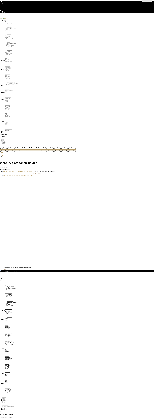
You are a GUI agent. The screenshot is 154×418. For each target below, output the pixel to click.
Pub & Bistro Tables (8, 78)
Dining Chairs (7, 327)
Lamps (6, 52)
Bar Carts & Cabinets (10, 23)
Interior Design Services (6, 145)
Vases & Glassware (10, 45)
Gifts (3, 99)
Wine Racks (9, 27)
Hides (6, 58)
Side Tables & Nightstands (9, 79)
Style (3, 121)
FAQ (3, 140)
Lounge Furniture (8, 97)
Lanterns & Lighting (8, 358)
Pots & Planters (7, 36)
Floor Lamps (9, 54)
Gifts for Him (7, 109)
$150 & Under (7, 366)
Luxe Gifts (6, 107)
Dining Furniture (8, 94)
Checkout (3, 12)
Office (3, 85)
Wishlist (3, 144)
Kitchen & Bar (7, 116)
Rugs (3, 319)
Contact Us (5, 405)
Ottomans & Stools (8, 67)
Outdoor (3, 92)
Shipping (4, 142)
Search (11, 417)
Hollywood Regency (8, 126)
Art (5, 21)
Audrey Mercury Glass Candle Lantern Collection (45, 171)
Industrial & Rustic (8, 390)
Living (6, 117)
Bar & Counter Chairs (8, 61)
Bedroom (6, 374)
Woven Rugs (7, 59)
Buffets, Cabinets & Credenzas (12, 83)
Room (3, 110)
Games (8, 42)
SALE (3, 131)
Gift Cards (6, 100)
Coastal (6, 124)
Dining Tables (7, 76)
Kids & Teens (7, 115)
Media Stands (7, 77)
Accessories (4, 20)
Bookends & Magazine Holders (10, 28)
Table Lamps (9, 53)
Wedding (6, 123)
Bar (5, 22)
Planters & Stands (8, 98)
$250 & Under (7, 106)
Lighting (3, 47)
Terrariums (9, 44)
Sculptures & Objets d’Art (11, 43)
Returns (3, 141)
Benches (6, 62)
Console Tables (7, 74)
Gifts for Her (7, 108)
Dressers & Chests (10, 84)
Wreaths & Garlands (8, 46)
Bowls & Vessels (10, 38)
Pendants (8, 51)
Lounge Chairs (7, 66)
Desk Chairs (7, 63)
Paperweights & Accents (9, 90)
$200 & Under (7, 105)
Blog (3, 139)
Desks (6, 75)
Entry (6, 114)
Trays (6, 86)
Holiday (6, 122)
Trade (3, 143)
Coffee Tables (7, 71)
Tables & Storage (5, 69)
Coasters (8, 24)
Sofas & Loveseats (8, 68)
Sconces (6, 55)
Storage (6, 81)
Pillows (6, 35)
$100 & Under (7, 102)
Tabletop (6, 37)
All (2, 132)
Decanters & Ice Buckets (11, 26)
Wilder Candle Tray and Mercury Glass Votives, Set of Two (16, 267)
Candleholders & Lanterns (11, 39)
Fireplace (6, 29)
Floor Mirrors (9, 31)
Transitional (7, 130)
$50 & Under (7, 101)
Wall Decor (9, 34)
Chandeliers (9, 50)
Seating (3, 60)
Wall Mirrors (9, 32)
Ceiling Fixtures (7, 311)
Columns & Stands (8, 335)
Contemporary (7, 125)
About (3, 138)
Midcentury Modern (8, 129)
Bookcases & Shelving (11, 82)
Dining (6, 113)
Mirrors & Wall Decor (9, 30)
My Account (4, 11)
